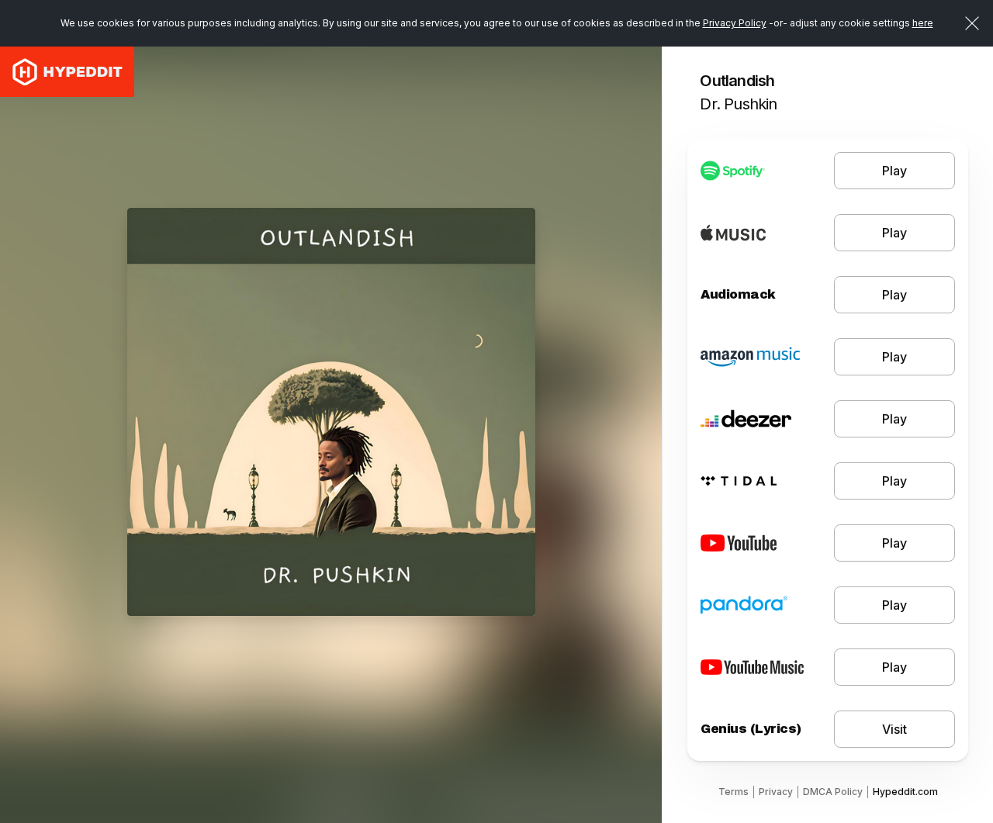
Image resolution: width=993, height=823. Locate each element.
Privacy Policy (734, 23)
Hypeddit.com (905, 791)
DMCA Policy (833, 791)
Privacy (776, 791)
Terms (733, 791)
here (922, 23)
